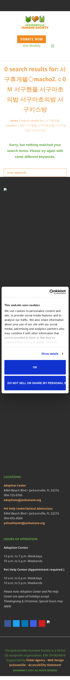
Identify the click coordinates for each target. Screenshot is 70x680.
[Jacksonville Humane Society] (35, 22)
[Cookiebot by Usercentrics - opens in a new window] (50, 292)
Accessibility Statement (44, 665)
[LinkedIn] (24, 623)
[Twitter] (16, 623)
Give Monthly (32, 45)
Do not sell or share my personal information (36, 383)
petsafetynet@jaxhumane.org (24, 523)
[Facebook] (7, 623)
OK (35, 367)
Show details (49, 353)
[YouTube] (42, 623)
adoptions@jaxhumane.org (22, 500)
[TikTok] (51, 623)
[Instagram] (33, 623)
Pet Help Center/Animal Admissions (28, 508)
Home (14, 120)
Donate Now (31, 39)
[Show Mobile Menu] (53, 46)
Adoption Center (15, 485)
